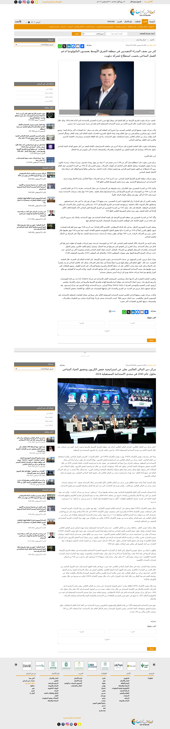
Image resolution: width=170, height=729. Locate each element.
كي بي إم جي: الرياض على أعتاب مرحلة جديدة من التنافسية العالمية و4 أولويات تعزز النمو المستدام (31, 214)
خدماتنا (50, 40)
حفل (104, 681)
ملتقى (104, 691)
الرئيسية (152, 21)
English (111, 21)
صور (33, 688)
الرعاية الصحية (90, 26)
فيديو (33, 691)
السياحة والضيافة (120, 26)
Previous (154, 665)
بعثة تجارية (102, 710)
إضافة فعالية (49, 97)
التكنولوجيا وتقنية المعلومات (105, 26)
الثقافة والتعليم (79, 26)
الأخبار (145, 21)
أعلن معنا (148, 2)
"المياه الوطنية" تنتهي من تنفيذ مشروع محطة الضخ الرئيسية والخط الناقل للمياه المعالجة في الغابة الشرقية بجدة (31, 227)
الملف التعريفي (30, 683)
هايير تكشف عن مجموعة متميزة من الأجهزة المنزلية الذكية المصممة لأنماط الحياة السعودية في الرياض (31, 187)
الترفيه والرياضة (53, 683)
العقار (56, 696)
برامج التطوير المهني (99, 703)
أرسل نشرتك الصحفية (147, 33)
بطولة (104, 683)
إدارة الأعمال (78, 678)
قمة (104, 708)
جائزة (104, 678)
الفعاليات (137, 21)
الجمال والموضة (54, 26)
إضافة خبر (49, 89)
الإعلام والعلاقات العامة (51, 693)
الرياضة (63, 26)
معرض (103, 693)
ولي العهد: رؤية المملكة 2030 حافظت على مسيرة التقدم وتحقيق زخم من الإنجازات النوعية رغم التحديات (30, 449)
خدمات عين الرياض (29, 681)
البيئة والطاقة (132, 26)
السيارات (70, 26)
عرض (104, 706)
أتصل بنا (32, 693)
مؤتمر (104, 686)
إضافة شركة (49, 93)
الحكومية (151, 26)
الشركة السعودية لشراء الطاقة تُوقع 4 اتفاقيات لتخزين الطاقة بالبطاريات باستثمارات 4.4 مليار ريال (31, 200)
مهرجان (103, 696)
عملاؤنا (32, 686)
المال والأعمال (142, 26)
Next (16, 665)
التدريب (119, 21)
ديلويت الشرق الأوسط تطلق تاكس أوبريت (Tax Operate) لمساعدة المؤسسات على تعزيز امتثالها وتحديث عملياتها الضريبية (30, 116)
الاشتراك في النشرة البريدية (52, 2)
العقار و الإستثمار (76, 686)
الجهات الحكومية (53, 688)
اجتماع (104, 688)
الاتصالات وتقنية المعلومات (50, 698)
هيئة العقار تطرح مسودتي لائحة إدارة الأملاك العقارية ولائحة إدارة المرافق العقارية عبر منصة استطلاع (30, 127)
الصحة (56, 691)
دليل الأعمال (128, 21)
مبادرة (104, 701)
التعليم (56, 681)
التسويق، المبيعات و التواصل (73, 683)
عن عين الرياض (31, 673)
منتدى (104, 698)
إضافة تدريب (49, 101)
